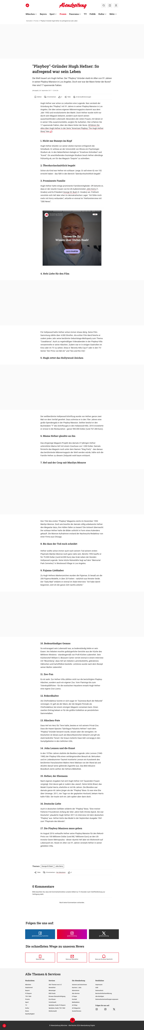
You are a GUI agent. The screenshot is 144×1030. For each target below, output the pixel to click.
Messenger (52, 990)
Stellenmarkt (53, 1011)
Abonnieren (75, 990)
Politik (93, 14)
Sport (52, 14)
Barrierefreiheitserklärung (103, 993)
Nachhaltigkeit (29, 1014)
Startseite (29, 21)
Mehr (112, 14)
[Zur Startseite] (73, 8)
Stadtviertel (29, 987)
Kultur (101, 14)
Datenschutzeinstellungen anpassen (106, 999)
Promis (63, 14)
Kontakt (74, 999)
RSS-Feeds (52, 993)
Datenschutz (99, 990)
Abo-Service (76, 993)
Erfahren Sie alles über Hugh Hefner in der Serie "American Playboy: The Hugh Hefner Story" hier (71, 128)
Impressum (98, 984)
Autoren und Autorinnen (79, 984)
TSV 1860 (28, 996)
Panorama (74, 14)
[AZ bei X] (114, 1009)
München (30, 14)
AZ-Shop (74, 1005)
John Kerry (91, 189)
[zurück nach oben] (72, 1021)
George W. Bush (70, 192)
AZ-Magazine (76, 1008)
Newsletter (52, 987)
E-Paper (74, 996)
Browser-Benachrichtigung (57, 996)
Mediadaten (76, 1002)
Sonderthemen (76, 1011)
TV (85, 14)
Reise (27, 1011)
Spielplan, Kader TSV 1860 (57, 1008)
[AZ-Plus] (27, 5)
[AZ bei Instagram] (105, 1009)
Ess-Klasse (52, 999)
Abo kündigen (99, 996)
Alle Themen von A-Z (55, 984)
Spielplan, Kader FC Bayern (57, 1005)
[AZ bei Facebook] (96, 1009)
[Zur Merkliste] (109, 5)
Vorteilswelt (52, 1002)
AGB (96, 987)
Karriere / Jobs (76, 987)
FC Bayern (28, 993)
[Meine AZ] (116, 5)
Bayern (43, 14)
